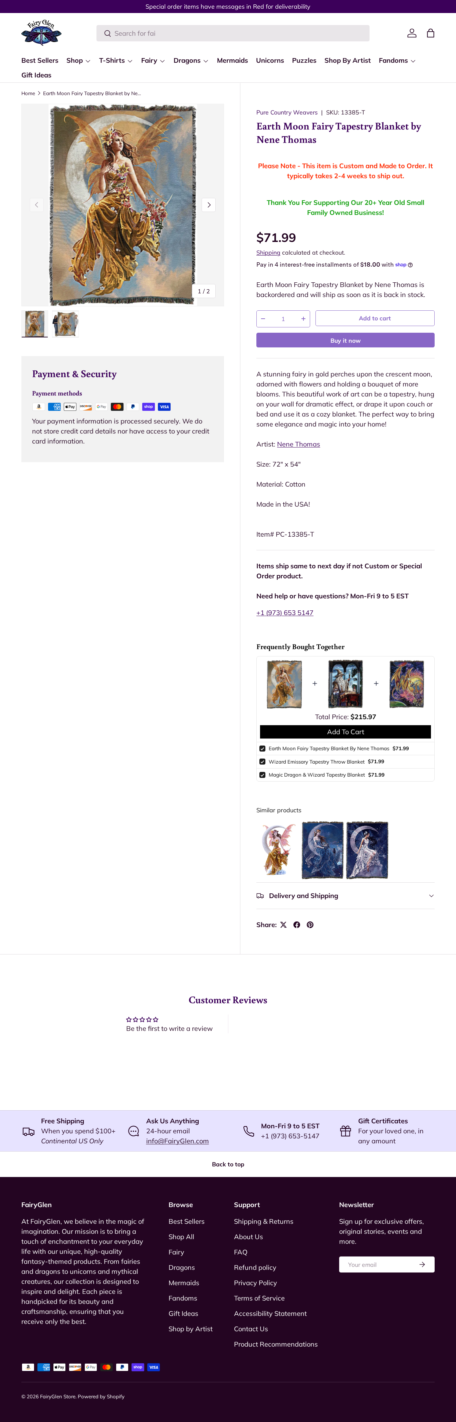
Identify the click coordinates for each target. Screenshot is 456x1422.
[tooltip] (277, 850)
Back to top (228, 1164)
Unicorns (270, 60)
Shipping (268, 252)
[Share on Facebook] (296, 924)
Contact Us (251, 1329)
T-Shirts (112, 60)
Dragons (187, 60)
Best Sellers (39, 60)
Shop (74, 60)
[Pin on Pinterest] (310, 924)
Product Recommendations (276, 1344)
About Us (248, 1236)
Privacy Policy (255, 1282)
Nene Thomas (298, 444)
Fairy (149, 60)
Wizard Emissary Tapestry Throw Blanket (317, 762)
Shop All (181, 1236)
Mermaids (232, 60)
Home (28, 93)
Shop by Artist (191, 1329)
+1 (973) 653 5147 (284, 612)
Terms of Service (259, 1298)
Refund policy (255, 1267)
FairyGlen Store (57, 1396)
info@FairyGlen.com (177, 1141)
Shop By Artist (347, 60)
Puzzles (304, 60)
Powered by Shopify (101, 1396)
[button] (430, 33)
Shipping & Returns (263, 1221)
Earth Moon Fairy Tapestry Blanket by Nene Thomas (93, 93)
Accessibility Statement (270, 1313)
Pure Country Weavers (287, 112)
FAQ (240, 1252)
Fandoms (393, 60)
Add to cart (375, 318)
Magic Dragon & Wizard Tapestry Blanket (317, 775)
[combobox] (233, 33)
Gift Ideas (36, 75)
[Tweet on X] (283, 924)
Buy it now (345, 340)
